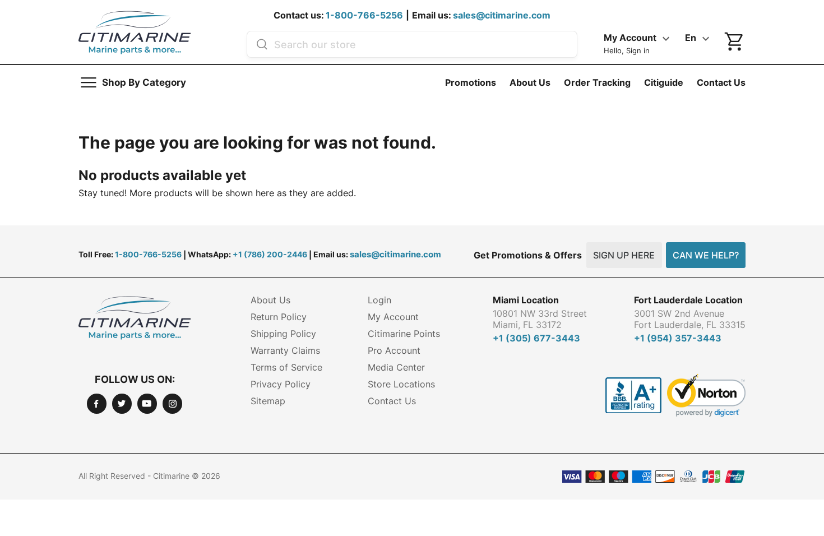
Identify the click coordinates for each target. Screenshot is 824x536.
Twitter (122, 403)
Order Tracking (597, 82)
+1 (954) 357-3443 (677, 338)
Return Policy (279, 316)
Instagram (172, 403)
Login (379, 300)
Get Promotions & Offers (528, 255)
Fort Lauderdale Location (688, 300)
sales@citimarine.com (501, 15)
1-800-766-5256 (364, 15)
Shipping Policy (283, 333)
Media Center (396, 367)
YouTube (147, 403)
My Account (393, 316)
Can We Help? (706, 255)
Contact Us (721, 82)
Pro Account (394, 350)
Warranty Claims (285, 350)
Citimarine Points (404, 333)
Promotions (470, 82)
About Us (530, 82)
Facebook (97, 403)
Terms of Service (286, 367)
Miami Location (526, 300)
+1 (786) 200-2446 (270, 254)
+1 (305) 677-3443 (536, 338)
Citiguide (663, 82)
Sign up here (624, 255)
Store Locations (401, 384)
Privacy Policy (281, 384)
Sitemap (268, 400)
